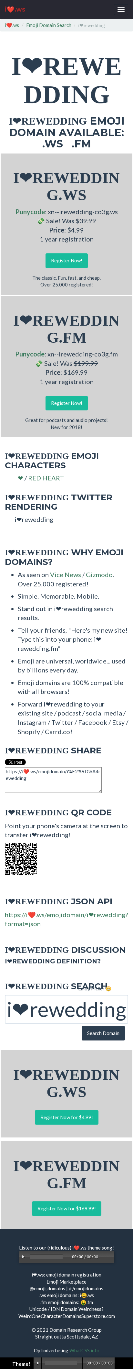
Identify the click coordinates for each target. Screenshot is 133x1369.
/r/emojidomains (86, 1288)
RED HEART (46, 478)
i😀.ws (87, 1295)
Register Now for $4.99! (66, 1117)
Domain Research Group (75, 1330)
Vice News (65, 574)
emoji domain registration (73, 1274)
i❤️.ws (15, 9)
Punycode (30, 211)
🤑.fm (86, 1302)
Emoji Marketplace (66, 1282)
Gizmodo (99, 574)
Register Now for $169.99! (66, 1208)
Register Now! (66, 260)
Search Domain (103, 1033)
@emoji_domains (47, 1288)
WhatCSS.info (84, 1350)
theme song (99, 1248)
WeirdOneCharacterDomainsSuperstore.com (66, 1316)
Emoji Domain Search (48, 25)
